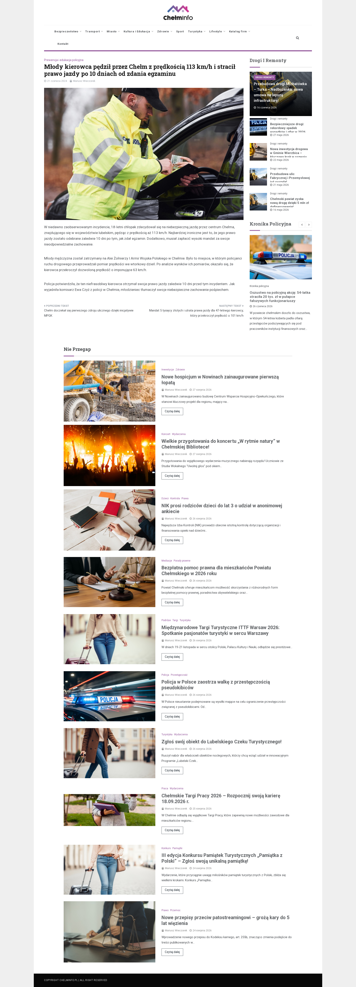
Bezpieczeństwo (66, 31)
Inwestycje (168, 369)
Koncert (166, 434)
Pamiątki (177, 848)
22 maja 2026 (281, 160)
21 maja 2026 (281, 184)
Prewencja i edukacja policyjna (63, 60)
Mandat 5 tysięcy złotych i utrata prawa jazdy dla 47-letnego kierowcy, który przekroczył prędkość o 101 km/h (196, 313)
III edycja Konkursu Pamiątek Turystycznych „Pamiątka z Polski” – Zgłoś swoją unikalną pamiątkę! (222, 858)
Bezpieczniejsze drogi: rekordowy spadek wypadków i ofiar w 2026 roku (288, 130)
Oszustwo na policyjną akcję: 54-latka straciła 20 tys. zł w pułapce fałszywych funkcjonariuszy (280, 296)
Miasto (112, 31)
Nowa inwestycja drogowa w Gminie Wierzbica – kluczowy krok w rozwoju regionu (289, 155)
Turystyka (195, 31)
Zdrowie (163, 31)
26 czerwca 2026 (263, 306)
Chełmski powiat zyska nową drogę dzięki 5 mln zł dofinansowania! (289, 203)
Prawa (185, 498)
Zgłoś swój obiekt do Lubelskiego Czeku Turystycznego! (221, 742)
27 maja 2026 (281, 135)
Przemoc (175, 910)
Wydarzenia (179, 434)
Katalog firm (238, 31)
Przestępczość (179, 674)
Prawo (165, 910)
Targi (175, 620)
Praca (165, 788)
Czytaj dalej (172, 411)
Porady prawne (182, 560)
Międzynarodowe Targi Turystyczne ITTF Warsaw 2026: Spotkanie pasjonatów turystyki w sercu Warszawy (221, 630)
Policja (165, 674)
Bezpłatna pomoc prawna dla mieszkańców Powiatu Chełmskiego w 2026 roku (216, 570)
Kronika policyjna (259, 286)
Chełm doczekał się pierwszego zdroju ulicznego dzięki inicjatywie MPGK (89, 313)
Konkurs (166, 848)
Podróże (166, 620)
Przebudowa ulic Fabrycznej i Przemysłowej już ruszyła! (290, 178)
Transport (92, 31)
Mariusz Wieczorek (84, 81)
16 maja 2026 (281, 209)
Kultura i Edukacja (137, 31)
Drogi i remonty (264, 77)
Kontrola (175, 498)
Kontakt (62, 43)
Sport (180, 31)
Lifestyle (215, 31)
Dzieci (165, 498)
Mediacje (167, 560)
